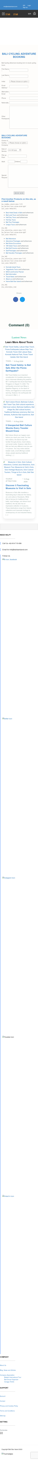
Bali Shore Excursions (13, 243)
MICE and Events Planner (15, 272)
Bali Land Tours (11, 215)
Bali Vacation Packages (14, 253)
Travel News (10, 276)
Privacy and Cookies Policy (9, 1406)
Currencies (3, 1430)
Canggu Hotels (9, 1382)
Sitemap (2, 1416)
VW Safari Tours (11, 246)
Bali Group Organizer (11, 1379)
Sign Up (25, 7)
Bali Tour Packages (12, 222)
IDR (24, 5)
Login (29, 5)
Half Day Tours (11, 217)
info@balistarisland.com (10, 6)
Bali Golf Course (11, 248)
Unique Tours (10, 224)
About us (9, 279)
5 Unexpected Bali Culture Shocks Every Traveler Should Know (19, 428)
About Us (3, 1365)
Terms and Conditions (7, 1411)
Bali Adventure (11, 238)
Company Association (7, 1375)
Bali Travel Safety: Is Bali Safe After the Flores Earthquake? (18, 367)
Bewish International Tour (12, 1377)
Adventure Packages (13, 241)
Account (2, 1396)
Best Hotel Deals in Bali (14, 212)
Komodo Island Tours (13, 267)
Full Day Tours (11, 220)
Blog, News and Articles (8, 1370)
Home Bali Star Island (13, 281)
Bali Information (11, 274)
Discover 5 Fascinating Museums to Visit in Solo (18, 487)
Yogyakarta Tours (12, 269)
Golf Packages (11, 250)
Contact (2, 1401)
